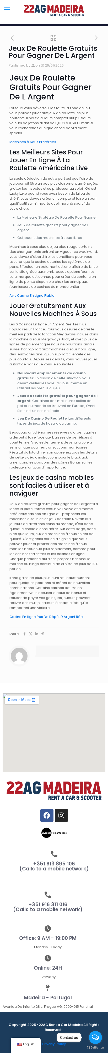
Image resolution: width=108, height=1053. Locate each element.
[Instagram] (61, 815)
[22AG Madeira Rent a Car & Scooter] (54, 10)
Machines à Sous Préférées (32, 141)
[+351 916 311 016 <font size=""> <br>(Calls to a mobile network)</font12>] (48, 894)
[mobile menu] (7, 7)
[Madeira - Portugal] (48, 988)
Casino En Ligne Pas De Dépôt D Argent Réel (46, 616)
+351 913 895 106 (54, 866)
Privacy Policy (54, 1043)
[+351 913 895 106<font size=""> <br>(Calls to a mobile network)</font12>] (54, 854)
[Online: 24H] (48, 958)
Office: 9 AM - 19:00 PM (48, 938)
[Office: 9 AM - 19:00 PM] (48, 928)
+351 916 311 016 (48, 907)
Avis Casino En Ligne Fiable (32, 295)
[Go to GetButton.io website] (95, 1047)
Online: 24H (48, 967)
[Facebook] (46, 815)
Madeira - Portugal (48, 997)
